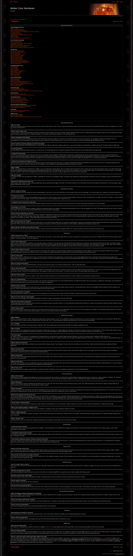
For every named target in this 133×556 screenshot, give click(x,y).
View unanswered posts (14, 19)
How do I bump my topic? (16, 63)
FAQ (117, 1)
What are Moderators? (15, 79)
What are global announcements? (18, 70)
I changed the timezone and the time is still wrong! (21, 43)
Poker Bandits (121, 554)
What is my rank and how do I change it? (19, 46)
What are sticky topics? (15, 73)
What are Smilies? (14, 68)
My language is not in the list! (17, 44)
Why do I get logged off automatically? (19, 30)
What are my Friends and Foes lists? (18, 94)
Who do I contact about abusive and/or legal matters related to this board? (26, 116)
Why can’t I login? (14, 28)
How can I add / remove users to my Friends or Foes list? (22, 95)
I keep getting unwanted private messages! (20, 89)
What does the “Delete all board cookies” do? (20, 38)
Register (15, 1)
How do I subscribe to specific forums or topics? (20, 106)
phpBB (108, 553)
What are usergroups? (15, 80)
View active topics (23, 19)
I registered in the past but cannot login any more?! (21, 34)
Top (11, 135)
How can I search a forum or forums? (18, 98)
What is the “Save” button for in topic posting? (20, 61)
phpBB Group (48, 526)
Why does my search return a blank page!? (20, 100)
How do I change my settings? (17, 41)
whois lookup (103, 538)
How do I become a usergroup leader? (19, 82)
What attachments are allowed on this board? (20, 110)
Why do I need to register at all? (17, 29)
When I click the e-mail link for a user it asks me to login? (22, 47)
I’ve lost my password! (15, 32)
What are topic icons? (15, 75)
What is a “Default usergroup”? (17, 84)
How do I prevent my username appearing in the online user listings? (25, 31)
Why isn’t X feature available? (17, 115)
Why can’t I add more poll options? (18, 54)
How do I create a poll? (15, 53)
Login (11, 1)
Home (113, 1)
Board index (15, 21)
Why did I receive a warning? (17, 59)
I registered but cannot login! (17, 33)
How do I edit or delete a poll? (17, 56)
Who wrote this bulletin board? (17, 114)
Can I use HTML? (14, 67)
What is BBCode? (14, 66)
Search (121, 1)
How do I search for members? (17, 101)
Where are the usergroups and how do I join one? (21, 81)
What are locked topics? (16, 74)
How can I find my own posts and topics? (19, 102)
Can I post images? (15, 69)
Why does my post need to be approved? (19, 62)
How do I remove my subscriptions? (18, 107)
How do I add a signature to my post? (18, 52)
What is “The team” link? (16, 85)
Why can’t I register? (15, 37)
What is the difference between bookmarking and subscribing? (24, 105)
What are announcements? (16, 72)
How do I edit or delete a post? (17, 51)
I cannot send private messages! (17, 88)
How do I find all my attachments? (18, 111)
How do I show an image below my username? (20, 45)
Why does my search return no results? (19, 99)
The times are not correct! (16, 42)
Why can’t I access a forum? (16, 57)
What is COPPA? (14, 36)
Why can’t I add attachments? (17, 58)
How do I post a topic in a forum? (17, 50)
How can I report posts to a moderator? (19, 60)
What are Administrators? (16, 78)
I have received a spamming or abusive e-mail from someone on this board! (26, 90)
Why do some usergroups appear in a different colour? (22, 83)
